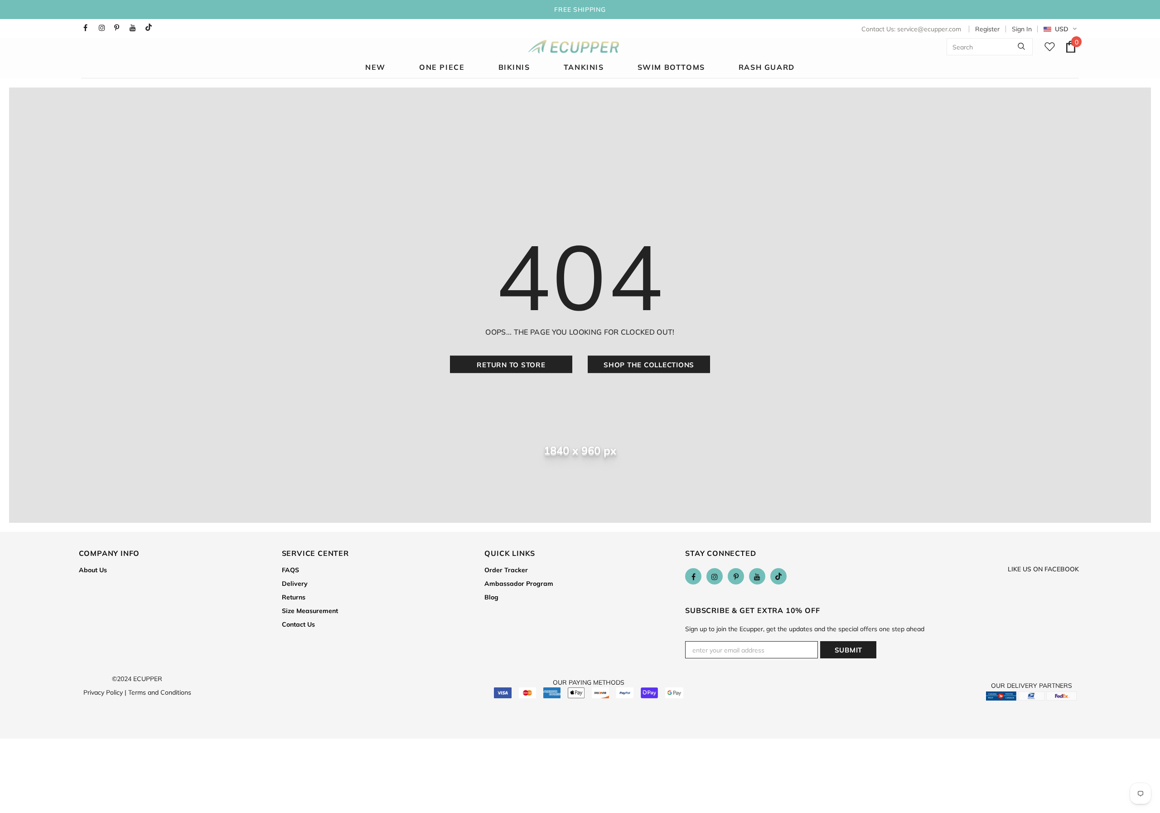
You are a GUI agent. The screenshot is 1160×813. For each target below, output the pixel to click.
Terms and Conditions (159, 692)
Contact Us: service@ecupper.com (911, 29)
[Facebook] (89, 28)
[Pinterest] (120, 28)
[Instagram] (104, 28)
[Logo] (573, 47)
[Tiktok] (150, 28)
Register (987, 29)
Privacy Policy (104, 692)
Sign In (1022, 29)
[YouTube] (135, 28)
